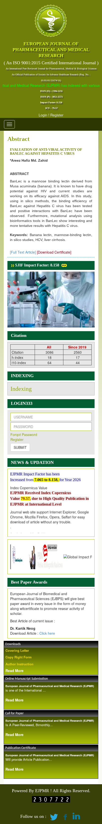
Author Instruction (19, 664)
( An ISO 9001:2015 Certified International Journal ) (51, 62)
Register (56, 114)
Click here (47, 633)
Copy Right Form (18, 657)
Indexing (21, 389)
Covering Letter (17, 650)
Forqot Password (23, 434)
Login (43, 114)
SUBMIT (20, 447)
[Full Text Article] (23, 252)
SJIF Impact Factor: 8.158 (36, 265)
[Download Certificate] (54, 252)
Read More (14, 670)
